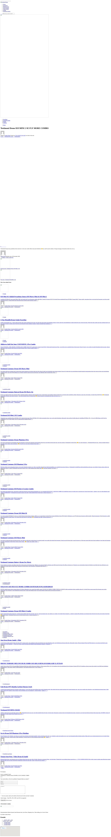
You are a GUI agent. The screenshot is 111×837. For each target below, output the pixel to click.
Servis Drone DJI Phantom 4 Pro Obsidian (15, 733)
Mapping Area (6, 6)
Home (4, 4)
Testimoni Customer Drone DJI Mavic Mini (15, 368)
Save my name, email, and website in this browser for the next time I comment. (18, 795)
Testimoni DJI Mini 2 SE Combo (11, 415)
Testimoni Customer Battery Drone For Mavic (16, 562)
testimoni (5, 122)
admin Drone (7, 135)
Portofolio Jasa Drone (7, 635)
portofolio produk (6, 120)
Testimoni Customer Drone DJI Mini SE (14, 513)
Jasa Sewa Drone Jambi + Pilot (11, 640)
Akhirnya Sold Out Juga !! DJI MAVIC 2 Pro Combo (18, 344)
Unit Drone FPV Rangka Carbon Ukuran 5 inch (16, 687)
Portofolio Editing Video (8, 633)
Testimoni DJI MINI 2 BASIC (10, 710)
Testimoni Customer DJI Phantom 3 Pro (14, 464)
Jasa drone (5, 119)
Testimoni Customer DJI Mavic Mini (13, 538)
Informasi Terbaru (6, 11)
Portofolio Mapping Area (8, 636)
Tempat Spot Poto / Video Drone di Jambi (14, 756)
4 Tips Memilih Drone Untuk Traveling (13, 320)
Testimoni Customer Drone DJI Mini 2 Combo (16, 611)
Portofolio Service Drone (8, 730)
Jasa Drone (5, 5)
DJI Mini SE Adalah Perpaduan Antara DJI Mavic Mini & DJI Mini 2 (24, 296)
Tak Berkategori (6, 583)
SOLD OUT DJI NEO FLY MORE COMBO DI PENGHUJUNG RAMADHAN (27, 586)
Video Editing (6, 9)
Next (3, 768)
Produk (4, 10)
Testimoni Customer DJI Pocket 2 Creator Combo (17, 489)
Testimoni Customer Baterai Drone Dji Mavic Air (17, 392)
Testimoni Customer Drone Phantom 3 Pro (15, 440)
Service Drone (6, 7)
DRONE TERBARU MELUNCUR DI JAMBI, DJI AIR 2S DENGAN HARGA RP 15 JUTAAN (32, 663)
